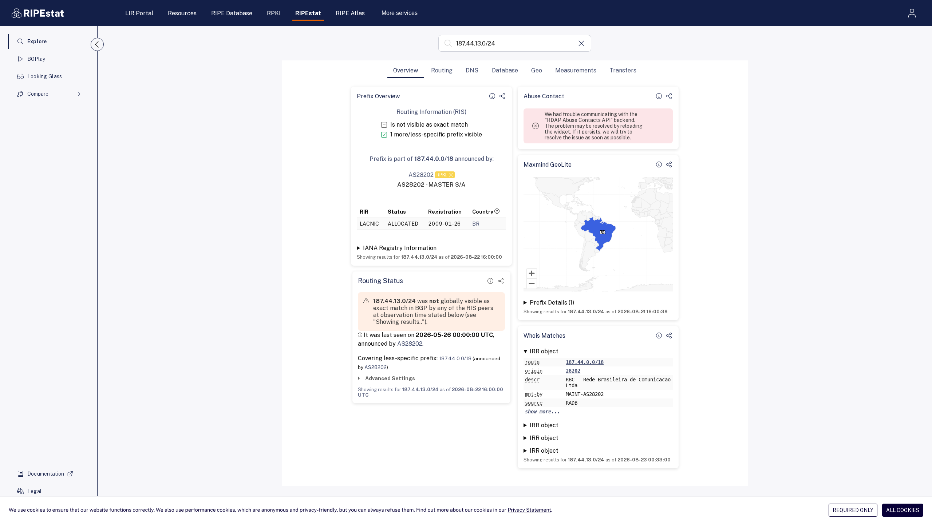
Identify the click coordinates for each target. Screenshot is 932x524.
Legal (34, 491)
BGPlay (36, 59)
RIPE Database (231, 13)
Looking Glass (44, 76)
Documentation (45, 474)
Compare (37, 94)
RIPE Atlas (350, 13)
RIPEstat (308, 13)
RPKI (274, 13)
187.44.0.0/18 (455, 358)
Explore (37, 41)
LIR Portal (139, 13)
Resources (182, 13)
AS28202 (409, 343)
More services (400, 13)
